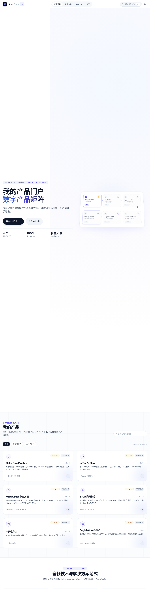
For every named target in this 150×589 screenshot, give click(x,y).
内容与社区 (30, 444)
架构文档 (79, 4)
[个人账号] (145, 4)
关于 (88, 4)
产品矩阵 (57, 4)
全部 (6, 444)
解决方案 (68, 4)
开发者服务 (17, 444)
